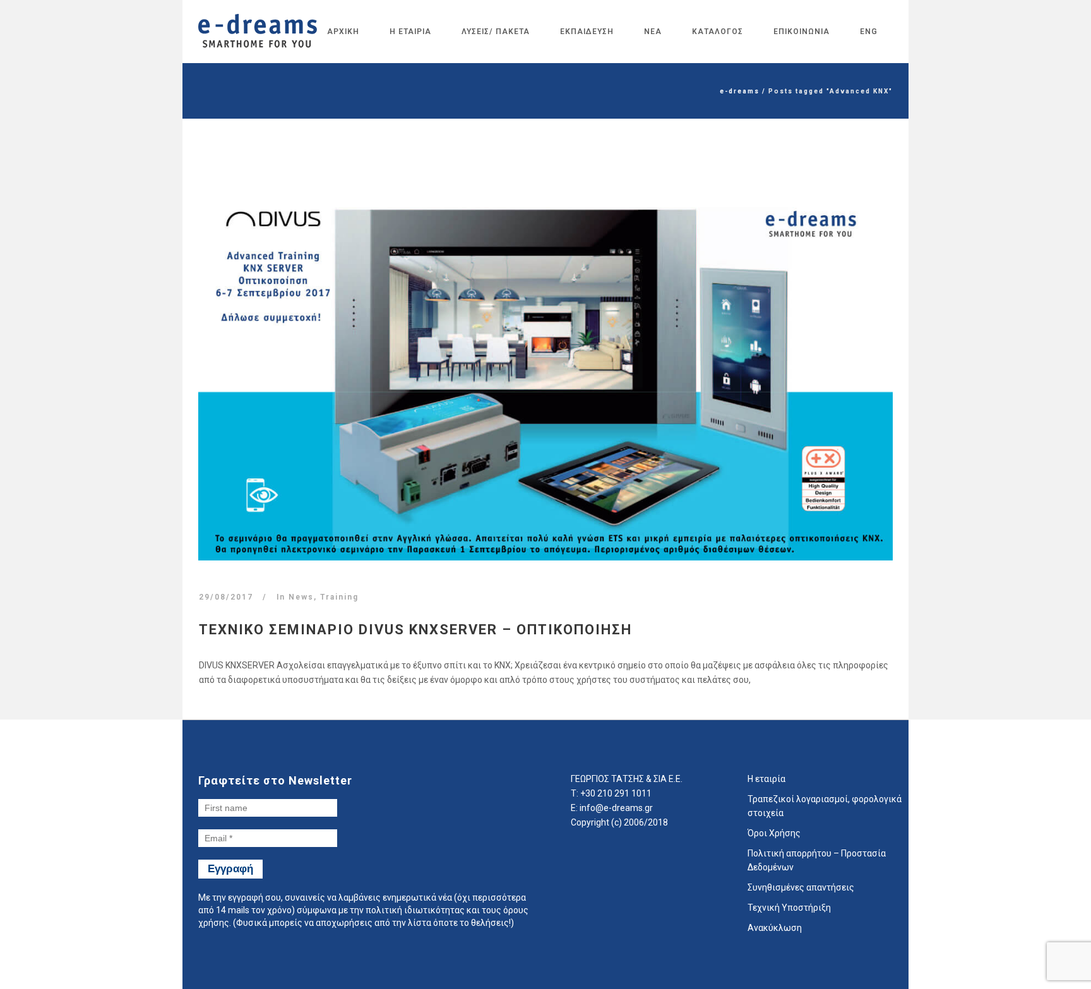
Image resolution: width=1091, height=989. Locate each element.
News (301, 597)
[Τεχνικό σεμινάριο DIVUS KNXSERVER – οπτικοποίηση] (545, 377)
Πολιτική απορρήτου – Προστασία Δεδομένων (817, 860)
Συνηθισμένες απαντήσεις (801, 887)
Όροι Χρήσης (774, 833)
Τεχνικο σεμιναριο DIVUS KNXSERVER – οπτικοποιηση (415, 629)
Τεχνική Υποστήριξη (789, 908)
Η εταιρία (766, 779)
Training (339, 597)
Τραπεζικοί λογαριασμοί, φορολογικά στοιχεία (825, 806)
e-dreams (740, 91)
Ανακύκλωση (775, 928)
